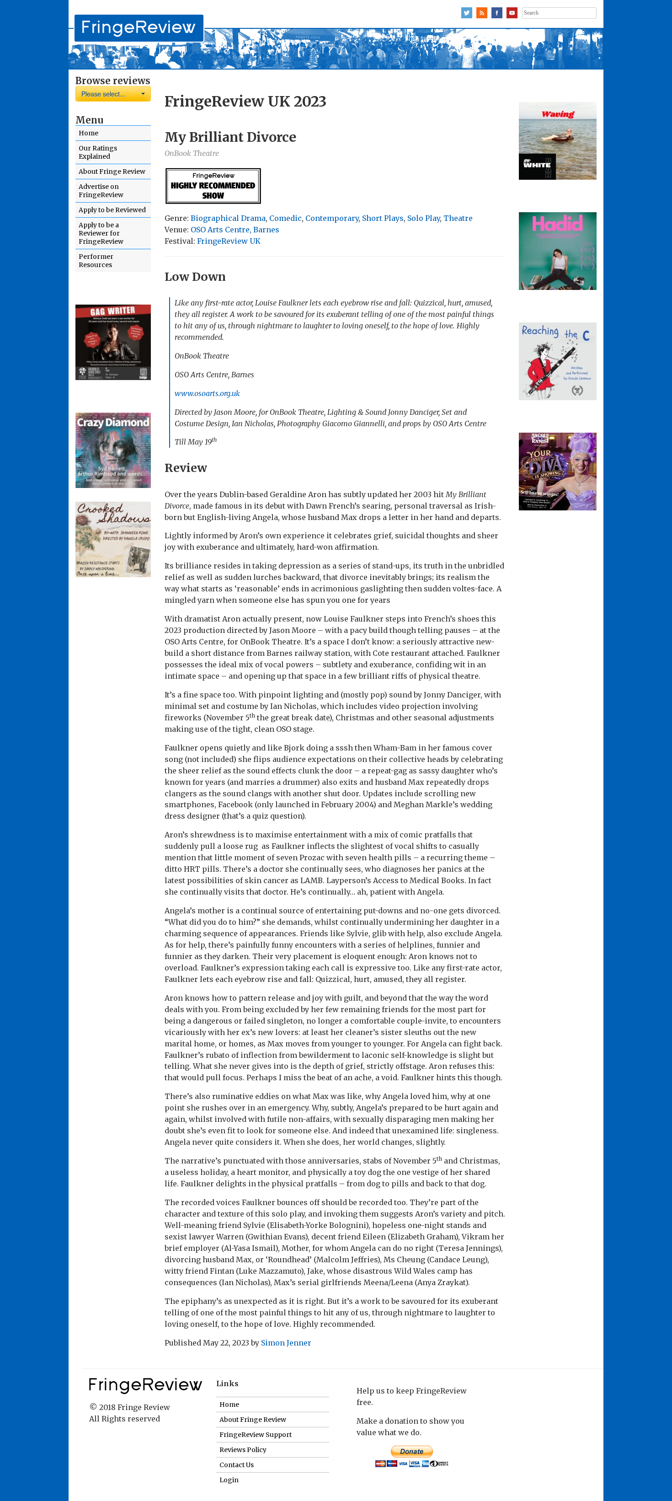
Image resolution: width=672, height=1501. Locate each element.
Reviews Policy (243, 1450)
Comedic (285, 218)
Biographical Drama (228, 218)
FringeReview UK (229, 241)
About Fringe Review (112, 171)
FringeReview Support (255, 1435)
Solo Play (423, 218)
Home (88, 133)
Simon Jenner (286, 1342)
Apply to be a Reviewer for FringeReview (101, 233)
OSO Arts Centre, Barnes (235, 229)
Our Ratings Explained (98, 152)
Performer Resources (96, 260)
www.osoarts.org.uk (207, 393)
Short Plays (383, 218)
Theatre (458, 218)
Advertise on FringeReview (101, 190)
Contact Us (236, 1465)
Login (229, 1480)
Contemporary (331, 218)
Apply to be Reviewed (112, 210)
